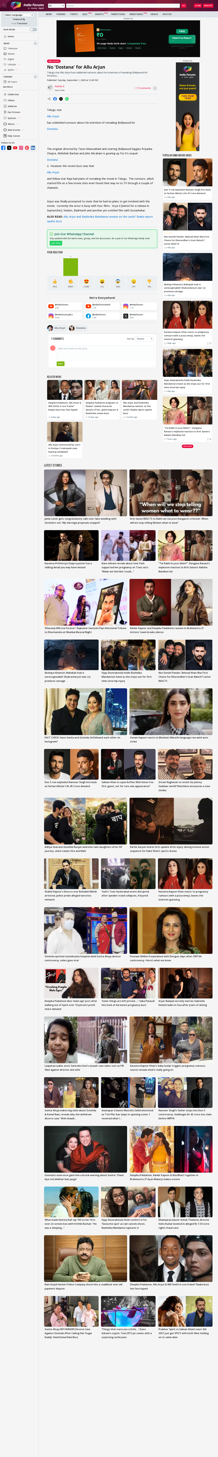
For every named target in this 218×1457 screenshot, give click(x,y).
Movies (11, 53)
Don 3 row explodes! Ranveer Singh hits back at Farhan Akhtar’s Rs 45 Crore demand (187, 191)
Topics (74, 14)
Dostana (52, 129)
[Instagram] (21, 148)
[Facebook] (3, 148)
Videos (11, 100)
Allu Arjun (53, 116)
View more (187, 446)
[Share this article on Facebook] (55, 99)
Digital (11, 59)
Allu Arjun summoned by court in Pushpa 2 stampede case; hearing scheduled (64, 448)
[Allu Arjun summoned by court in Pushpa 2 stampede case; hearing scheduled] (64, 432)
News (6, 43)
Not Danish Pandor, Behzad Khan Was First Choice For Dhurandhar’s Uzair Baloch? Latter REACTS (186, 240)
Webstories (136, 14)
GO (183, 5)
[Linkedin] (33, 148)
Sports (11, 69)
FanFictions (118, 14)
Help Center (14, 135)
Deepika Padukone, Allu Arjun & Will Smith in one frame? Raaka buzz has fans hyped (64, 406)
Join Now (55, 243)
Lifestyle (12, 64)
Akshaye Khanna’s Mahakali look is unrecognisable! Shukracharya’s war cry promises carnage (185, 288)
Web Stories (14, 130)
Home (11, 36)
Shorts (11, 124)
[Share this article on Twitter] (61, 99)
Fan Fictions (14, 112)
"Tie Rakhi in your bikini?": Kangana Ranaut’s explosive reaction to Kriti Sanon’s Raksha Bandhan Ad (187, 431)
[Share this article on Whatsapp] (67, 99)
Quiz (84, 14)
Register (208, 5)
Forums (8, 76)
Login (198, 5)
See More (8, 86)
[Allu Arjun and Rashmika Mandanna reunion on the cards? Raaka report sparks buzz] (139, 390)
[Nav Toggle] (4, 5)
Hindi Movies (53, 61)
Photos (167, 14)
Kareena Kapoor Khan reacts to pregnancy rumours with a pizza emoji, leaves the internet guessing (186, 336)
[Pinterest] (27, 148)
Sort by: (130, 339)
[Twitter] (9, 148)
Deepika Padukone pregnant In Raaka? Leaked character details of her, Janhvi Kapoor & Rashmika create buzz (102, 408)
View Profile (60, 90)
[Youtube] (15, 148)
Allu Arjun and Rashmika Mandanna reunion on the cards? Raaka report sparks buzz (137, 408)
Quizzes (12, 118)
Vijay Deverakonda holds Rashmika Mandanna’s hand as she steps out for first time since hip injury (187, 384)
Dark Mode (9, 29)
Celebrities (13, 94)
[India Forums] (27, 6)
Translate (22, 23)
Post (60, 363)
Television (12, 48)
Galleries (12, 106)
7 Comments (144, 88)
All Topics (12, 81)
